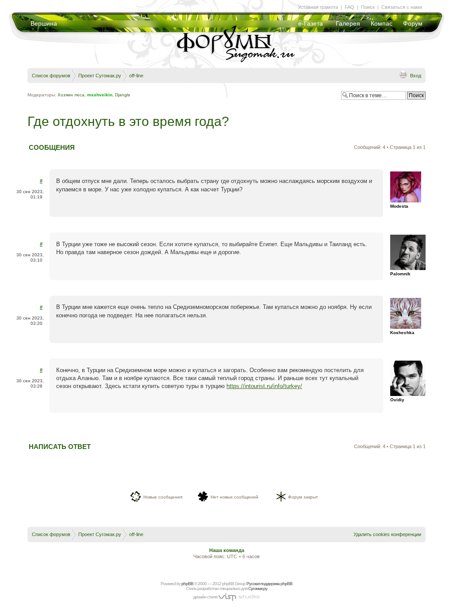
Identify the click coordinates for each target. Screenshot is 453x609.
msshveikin (99, 94)
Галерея (348, 23)
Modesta (399, 206)
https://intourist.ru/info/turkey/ (264, 386)
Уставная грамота (318, 7)
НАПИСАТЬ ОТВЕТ (60, 446)
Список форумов (51, 75)
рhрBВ (187, 583)
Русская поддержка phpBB (269, 583)
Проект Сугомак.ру (99, 75)
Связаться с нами (401, 7)
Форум (412, 23)
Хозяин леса (71, 94)
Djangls (122, 94)
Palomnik (400, 273)
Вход (415, 75)
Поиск (368, 7)
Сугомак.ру (257, 588)
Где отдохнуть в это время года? (128, 121)
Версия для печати (403, 74)
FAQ (349, 7)
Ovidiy (397, 399)
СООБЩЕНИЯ (52, 147)
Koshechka (402, 332)
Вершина (44, 23)
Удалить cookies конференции (387, 534)
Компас (381, 23)
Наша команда (226, 550)
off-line (136, 75)
